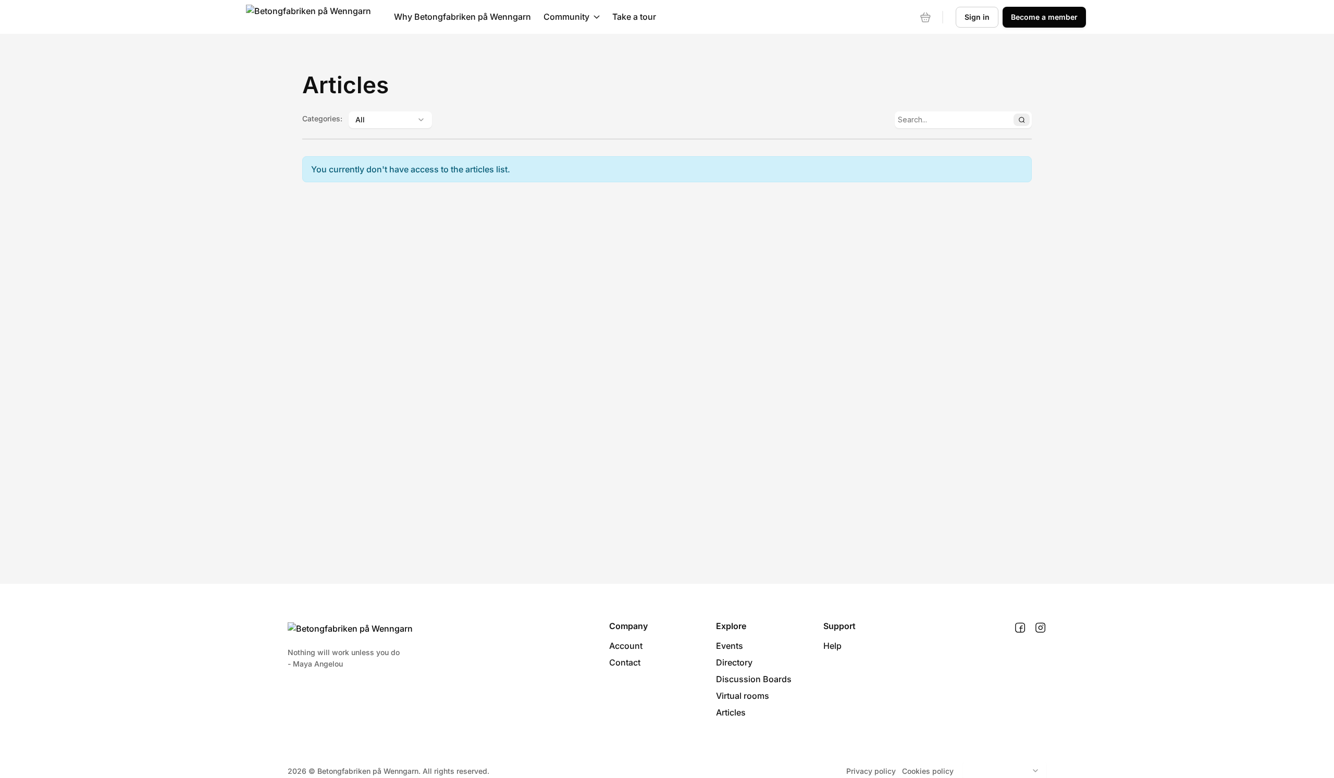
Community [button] (566, 16)
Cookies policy (928, 771)
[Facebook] (1020, 628)
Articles (731, 712)
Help (832, 646)
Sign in (977, 16)
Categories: (322, 118)
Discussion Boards (754, 679)
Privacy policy (871, 771)
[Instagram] (1040, 628)
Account (626, 646)
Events (729, 646)
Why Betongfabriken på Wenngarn (462, 16)
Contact (624, 662)
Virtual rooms (742, 696)
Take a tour (634, 16)
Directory (734, 662)
